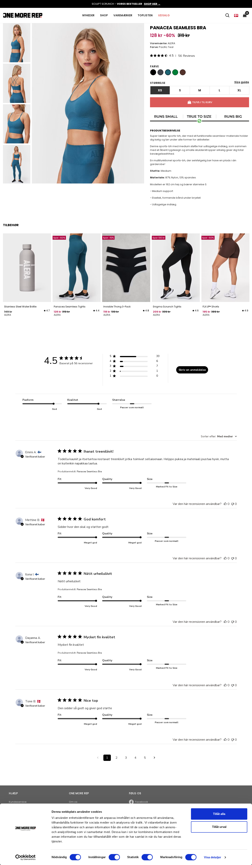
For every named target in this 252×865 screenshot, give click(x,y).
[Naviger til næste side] (154, 758)
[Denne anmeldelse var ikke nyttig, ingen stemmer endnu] (232, 504)
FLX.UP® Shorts (211, 306)
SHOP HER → (152, 4)
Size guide (241, 82)
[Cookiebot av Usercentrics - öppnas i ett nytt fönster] (25, 857)
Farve (154, 66)
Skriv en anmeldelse (192, 370)
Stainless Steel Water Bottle (20, 306)
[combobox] (219, 436)
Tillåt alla (219, 813)
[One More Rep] (22, 15)
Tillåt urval (219, 826)
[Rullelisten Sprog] (236, 15)
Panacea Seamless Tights (69, 306)
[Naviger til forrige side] (97, 758)
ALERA (171, 43)
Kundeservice (18, 802)
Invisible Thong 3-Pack (117, 306)
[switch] (114, 857)
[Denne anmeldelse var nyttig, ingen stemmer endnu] (225, 504)
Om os (73, 802)
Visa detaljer (212, 857)
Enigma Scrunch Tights (167, 306)
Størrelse (157, 83)
